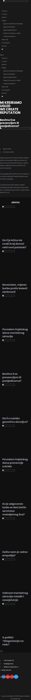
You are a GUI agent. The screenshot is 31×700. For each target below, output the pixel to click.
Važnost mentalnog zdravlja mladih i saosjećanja (15, 596)
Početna (4, 11)
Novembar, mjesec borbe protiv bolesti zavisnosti (14, 288)
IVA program (6, 43)
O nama (4, 14)
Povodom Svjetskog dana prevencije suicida (15, 463)
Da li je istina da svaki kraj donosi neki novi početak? (14, 243)
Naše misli (5, 40)
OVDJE (7, 192)
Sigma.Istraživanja (9, 27)
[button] (15, 55)
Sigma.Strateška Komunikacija (13, 24)
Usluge (4, 21)
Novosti (4, 46)
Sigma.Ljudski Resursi (9, 30)
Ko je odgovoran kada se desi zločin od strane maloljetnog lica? (14, 509)
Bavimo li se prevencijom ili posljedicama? (11, 377)
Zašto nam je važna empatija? (15, 553)
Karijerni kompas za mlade (11, 33)
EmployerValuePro (9, 36)
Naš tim (4, 17)
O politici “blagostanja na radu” (13, 641)
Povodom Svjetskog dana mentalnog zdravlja (15, 333)
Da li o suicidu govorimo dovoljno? (15, 420)
